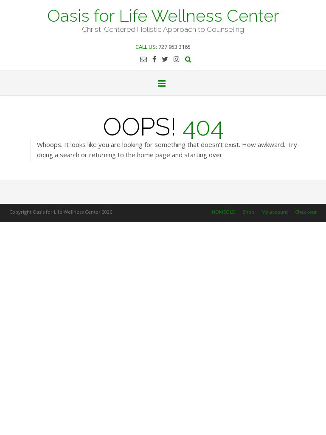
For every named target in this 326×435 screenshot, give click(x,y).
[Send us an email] (143, 59)
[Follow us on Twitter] (165, 59)
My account (274, 212)
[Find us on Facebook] (154, 59)
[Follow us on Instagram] (177, 59)
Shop (248, 212)
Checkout (306, 212)
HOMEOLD (224, 212)
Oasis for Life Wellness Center (163, 15)
